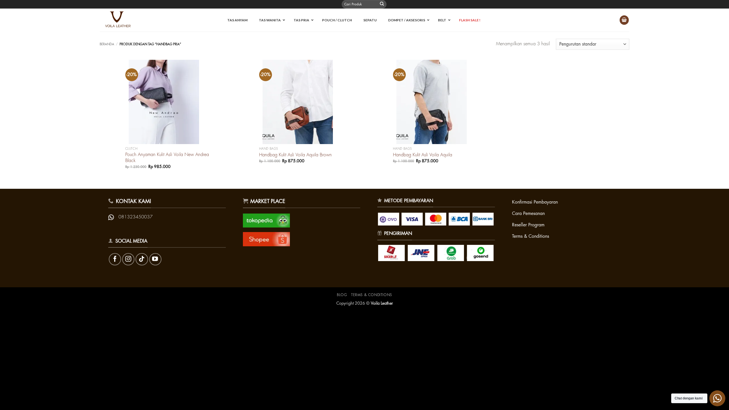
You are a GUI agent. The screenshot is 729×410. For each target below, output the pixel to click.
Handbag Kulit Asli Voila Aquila (422, 155)
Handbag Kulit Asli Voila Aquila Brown (295, 155)
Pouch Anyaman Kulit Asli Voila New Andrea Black (167, 157)
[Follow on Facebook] (115, 259)
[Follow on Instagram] (128, 259)
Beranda (107, 44)
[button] (624, 20)
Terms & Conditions (371, 295)
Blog (342, 295)
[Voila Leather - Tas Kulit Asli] (121, 20)
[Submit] (382, 4)
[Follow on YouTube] (155, 259)
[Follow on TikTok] (142, 259)
